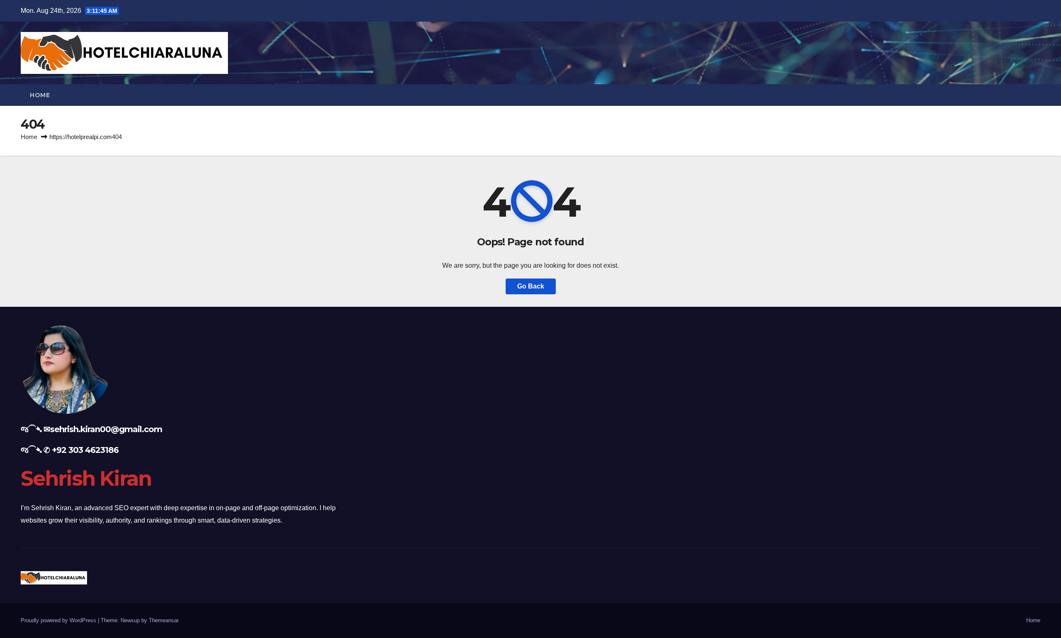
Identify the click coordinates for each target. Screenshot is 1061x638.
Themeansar (163, 620)
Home (40, 95)
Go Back (530, 286)
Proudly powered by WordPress (59, 620)
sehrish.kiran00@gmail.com (106, 429)
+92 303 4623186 (85, 450)
